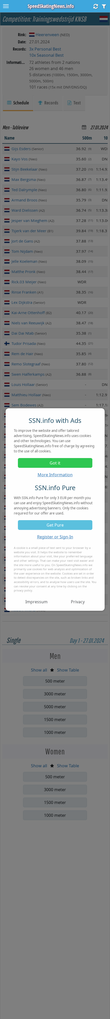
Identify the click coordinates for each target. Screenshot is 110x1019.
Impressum (36, 602)
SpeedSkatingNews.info (51, 6)
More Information (55, 475)
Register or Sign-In (55, 537)
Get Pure (55, 525)
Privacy (78, 602)
